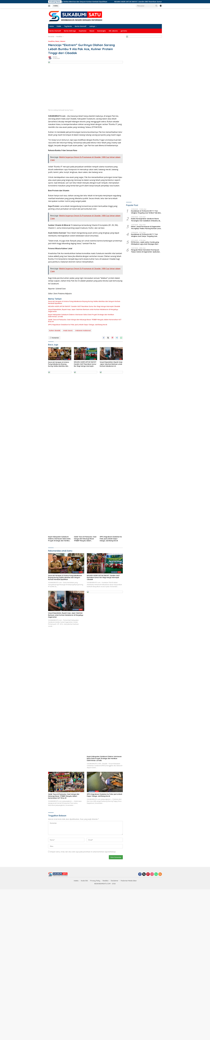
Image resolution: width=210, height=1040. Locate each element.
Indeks (55, 6)
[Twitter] (144, 874)
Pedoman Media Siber (129, 881)
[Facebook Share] (103, 337)
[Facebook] (140, 874)
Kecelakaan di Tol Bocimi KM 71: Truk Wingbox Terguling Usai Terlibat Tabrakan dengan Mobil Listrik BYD (146, 212)
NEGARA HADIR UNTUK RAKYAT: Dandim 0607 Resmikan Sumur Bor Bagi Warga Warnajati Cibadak (112, 2)
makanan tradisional (83, 330)
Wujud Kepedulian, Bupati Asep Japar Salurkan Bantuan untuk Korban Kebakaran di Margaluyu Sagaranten (83, 310)
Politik (59, 26)
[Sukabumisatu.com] (75, 16)
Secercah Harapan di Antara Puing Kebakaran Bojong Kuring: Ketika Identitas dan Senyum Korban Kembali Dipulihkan (84, 302)
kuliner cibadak (54, 330)
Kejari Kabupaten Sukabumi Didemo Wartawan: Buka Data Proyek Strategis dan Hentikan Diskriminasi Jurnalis (81, 316)
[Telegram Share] (116, 337)
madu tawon (68, 330)
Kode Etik (84, 881)
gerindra (124, 31)
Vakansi (62, 41)
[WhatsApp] (156, 874)
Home (51, 26)
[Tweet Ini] (108, 337)
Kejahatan (82, 31)
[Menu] (49, 6)
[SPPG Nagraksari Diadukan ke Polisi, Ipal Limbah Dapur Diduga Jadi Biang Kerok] (111, 453)
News (57, 41)
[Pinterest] (148, 874)
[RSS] (160, 874)
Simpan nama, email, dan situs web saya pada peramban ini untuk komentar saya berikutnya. (83, 852)
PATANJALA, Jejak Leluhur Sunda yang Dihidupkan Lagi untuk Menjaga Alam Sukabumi (145, 243)
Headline (51, 41)
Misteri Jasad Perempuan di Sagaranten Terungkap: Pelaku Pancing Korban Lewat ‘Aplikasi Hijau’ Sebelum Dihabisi (146, 228)
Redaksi (55, 57)
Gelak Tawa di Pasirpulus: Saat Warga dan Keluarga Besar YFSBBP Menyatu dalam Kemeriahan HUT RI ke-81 (84, 321)
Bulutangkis (101, 31)
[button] (156, 5)
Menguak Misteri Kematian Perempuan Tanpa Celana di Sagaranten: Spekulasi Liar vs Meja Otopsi (145, 251)
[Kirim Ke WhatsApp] (121, 337)
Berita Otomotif (80, 26)
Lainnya (92, 26)
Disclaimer (114, 881)
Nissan (91, 31)
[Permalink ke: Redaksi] (50, 58)
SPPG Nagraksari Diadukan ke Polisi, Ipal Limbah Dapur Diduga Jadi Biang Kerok (77, 325)
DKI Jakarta (113, 31)
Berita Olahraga (70, 31)
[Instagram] (152, 874)
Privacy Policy (95, 881)
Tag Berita (68, 26)
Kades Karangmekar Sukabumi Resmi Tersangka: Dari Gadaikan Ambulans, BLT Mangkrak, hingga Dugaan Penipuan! (146, 220)
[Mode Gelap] (161, 6)
